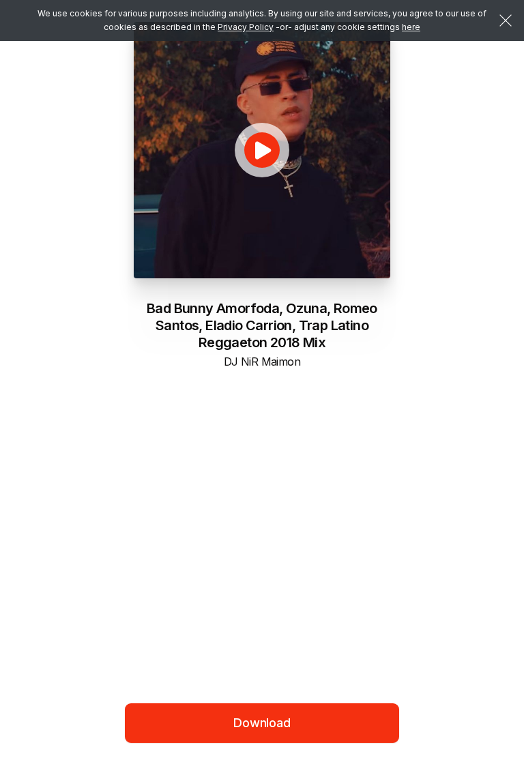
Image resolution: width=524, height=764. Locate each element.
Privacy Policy (246, 27)
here (411, 27)
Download (262, 723)
